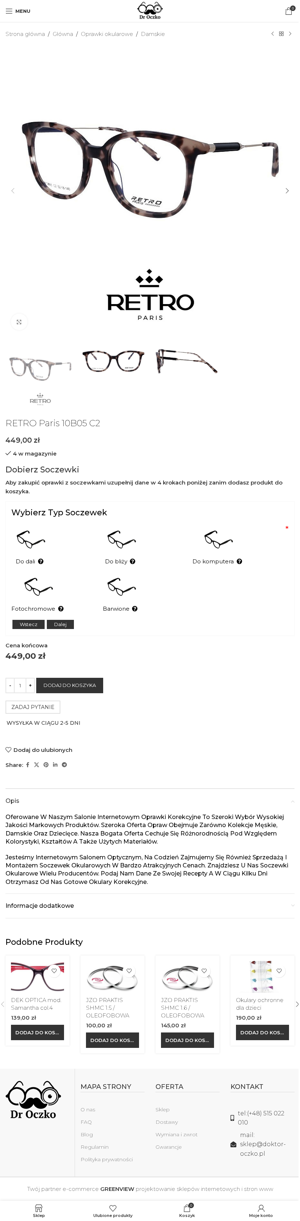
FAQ (86, 1122)
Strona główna (25, 33)
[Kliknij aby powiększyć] (19, 322)
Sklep (162, 1109)
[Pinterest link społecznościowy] (46, 765)
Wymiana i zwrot (176, 1134)
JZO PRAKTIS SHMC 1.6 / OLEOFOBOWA (182, 1008)
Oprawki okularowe (107, 33)
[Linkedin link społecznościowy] (55, 765)
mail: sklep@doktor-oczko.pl (263, 1144)
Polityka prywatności (106, 1159)
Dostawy (166, 1122)
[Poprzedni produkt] (272, 34)
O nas (87, 1109)
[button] (12, 190)
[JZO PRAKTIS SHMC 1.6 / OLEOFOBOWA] (187, 977)
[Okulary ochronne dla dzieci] (262, 977)
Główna (63, 33)
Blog (86, 1134)
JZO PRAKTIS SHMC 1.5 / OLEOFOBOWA (107, 1008)
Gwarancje (168, 1147)
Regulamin (94, 1147)
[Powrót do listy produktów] (281, 34)
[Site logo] (149, 10)
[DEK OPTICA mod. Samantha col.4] (37, 977)
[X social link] (36, 765)
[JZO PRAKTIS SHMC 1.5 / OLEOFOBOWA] (112, 977)
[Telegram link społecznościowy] (64, 765)
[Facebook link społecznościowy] (27, 765)
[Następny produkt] (290, 34)
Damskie (153, 33)
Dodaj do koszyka (70, 685)
